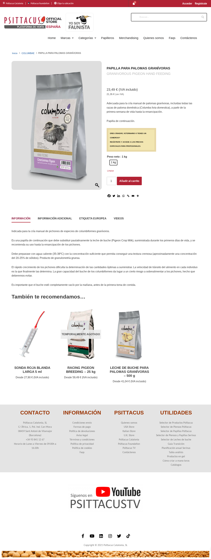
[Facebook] (109, 196)
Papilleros (107, 38)
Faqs (172, 38)
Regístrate (201, 3)
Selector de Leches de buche (176, 439)
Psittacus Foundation (129, 444)
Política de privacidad (82, 444)
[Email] (133, 196)
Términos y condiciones (82, 439)
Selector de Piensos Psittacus (176, 427)
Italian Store (129, 431)
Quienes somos (153, 38)
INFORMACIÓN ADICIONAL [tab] (55, 218)
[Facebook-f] (83, 536)
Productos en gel (176, 456)
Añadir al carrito (129, 181)
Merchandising (128, 38)
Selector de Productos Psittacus (176, 423)
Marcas (65, 38)
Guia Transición (176, 444)
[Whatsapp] (123, 196)
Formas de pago (82, 427)
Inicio (14, 53)
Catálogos (176, 465)
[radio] (113, 162)
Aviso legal (82, 435)
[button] (67, 38)
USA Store (129, 427)
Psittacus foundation (40, 3)
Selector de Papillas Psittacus (176, 431)
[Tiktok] (128, 536)
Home (52, 38)
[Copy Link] (128, 196)
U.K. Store (129, 435)
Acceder (187, 3)
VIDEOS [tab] (119, 218)
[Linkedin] (119, 196)
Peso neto (113, 156)
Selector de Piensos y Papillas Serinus (176, 435)
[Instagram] (110, 536)
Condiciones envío (82, 423)
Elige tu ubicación (65, 3)
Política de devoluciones (82, 431)
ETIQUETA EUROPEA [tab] (92, 218)
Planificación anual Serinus (176, 448)
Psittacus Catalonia (14, 3)
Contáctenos (188, 38)
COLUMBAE (28, 53)
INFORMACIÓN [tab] (21, 218)
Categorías (85, 38)
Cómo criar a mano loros (176, 461)
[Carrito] (133, 3)
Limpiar (110, 171)
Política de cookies (82, 448)
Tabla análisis (176, 452)
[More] (138, 196)
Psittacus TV (129, 448)
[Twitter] (114, 196)
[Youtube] (92, 536)
